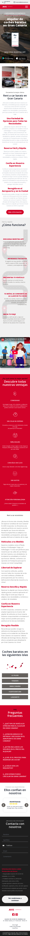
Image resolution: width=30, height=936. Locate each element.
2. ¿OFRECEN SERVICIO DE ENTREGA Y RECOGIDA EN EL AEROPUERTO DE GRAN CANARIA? (14, 737)
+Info (13, 876)
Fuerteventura (15, 692)
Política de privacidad (15, 926)
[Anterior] (3, 805)
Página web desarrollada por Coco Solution (18, 934)
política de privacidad (17, 890)
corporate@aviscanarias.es (22, 2)
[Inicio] (7, 6)
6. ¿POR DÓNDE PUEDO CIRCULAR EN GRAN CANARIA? (14, 775)
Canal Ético (15, 928)
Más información (15, 212)
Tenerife (15, 681)
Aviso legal (15, 925)
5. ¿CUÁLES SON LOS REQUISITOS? (10, 767)
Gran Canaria (15, 686)
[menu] (26, 6)
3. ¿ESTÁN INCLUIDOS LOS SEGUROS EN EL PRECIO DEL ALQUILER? (13, 749)
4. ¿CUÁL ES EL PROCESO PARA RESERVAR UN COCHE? (14, 758)
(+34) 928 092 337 (7, 2)
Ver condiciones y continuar (15, 899)
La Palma (15, 675)
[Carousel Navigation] (15, 805)
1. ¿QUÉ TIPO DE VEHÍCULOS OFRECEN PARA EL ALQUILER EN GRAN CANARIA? (14, 726)
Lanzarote (15, 697)
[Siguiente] (26, 805)
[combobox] (4, 845)
